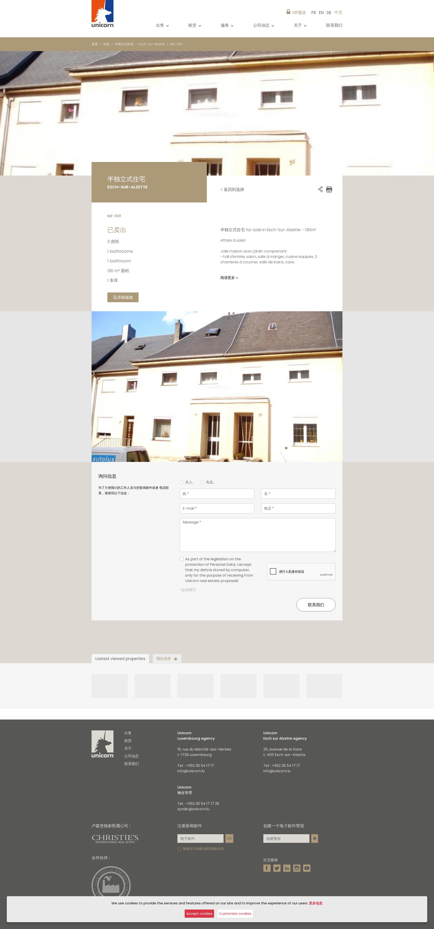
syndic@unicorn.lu (193, 809)
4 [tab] (306, 448)
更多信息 (316, 903)
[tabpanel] (217, 386)
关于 (128, 748)
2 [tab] (293, 448)
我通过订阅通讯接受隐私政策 (203, 848)
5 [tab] (313, 448)
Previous (94, 386)
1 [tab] (286, 448)
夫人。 (190, 482)
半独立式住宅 (124, 44)
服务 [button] (225, 25)
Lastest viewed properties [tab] (120, 658)
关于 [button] (298, 25)
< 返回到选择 (232, 189)
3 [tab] (299, 448)
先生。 (211, 482)
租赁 (128, 740)
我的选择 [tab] (164, 658)
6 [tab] (320, 448)
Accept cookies (199, 913)
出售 (106, 44)
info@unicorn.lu (191, 771)
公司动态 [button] (262, 25)
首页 (95, 44)
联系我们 (334, 25)
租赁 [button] (193, 25)
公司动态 (131, 756)
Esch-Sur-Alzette (152, 44)
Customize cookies (235, 913)
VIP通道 (299, 12)
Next (340, 386)
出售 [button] (160, 25)
